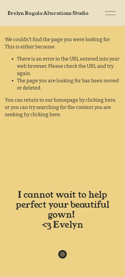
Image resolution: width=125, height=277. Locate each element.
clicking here (100, 100)
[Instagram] (62, 254)
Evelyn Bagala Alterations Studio (48, 13)
